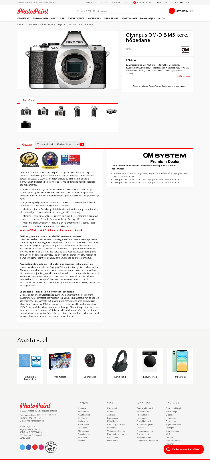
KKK (168, 434)
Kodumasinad (150, 377)
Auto (161, 18)
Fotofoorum (171, 418)
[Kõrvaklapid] (120, 361)
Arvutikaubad (84, 415)
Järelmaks (112, 415)
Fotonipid (170, 428)
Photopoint (34, 11)
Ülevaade (27, 144)
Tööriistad (82, 428)
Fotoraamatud (143, 411)
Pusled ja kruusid (144, 421)
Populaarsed (112, 437)
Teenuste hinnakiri (145, 408)
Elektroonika (76, 18)
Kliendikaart (112, 421)
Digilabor (140, 428)
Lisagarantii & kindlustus (147, 441)
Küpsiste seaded (173, 424)
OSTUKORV (182, 11)
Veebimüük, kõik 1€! (116, 431)
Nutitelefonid (180, 377)
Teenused (105, 2)
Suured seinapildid (145, 424)
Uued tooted (112, 441)
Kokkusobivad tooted (70, 144)
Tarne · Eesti (181, 2)
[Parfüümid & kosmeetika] (30, 361)
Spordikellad (90, 377)
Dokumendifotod (144, 434)
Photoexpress (144, 2)
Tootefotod (28, 100)
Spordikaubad (84, 434)
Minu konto (163, 2)
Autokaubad (83, 424)
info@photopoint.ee (35, 421)
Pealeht (21, 24)
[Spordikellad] (90, 361)
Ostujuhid (170, 437)
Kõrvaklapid (120, 377)
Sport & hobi (129, 18)
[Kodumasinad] (150, 361)
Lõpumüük (112, 428)
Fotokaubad (40, 18)
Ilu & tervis (111, 18)
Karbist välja (171, 411)
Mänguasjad (147, 18)
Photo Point (37, 405)
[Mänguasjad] (60, 361)
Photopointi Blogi (173, 408)
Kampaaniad (92, 2)
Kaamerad (23, 18)
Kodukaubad (83, 421)
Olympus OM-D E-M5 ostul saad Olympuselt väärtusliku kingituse (146, 179)
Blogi (128, 2)
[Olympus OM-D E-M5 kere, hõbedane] (26, 111)
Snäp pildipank (172, 431)
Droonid (81, 441)
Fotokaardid (142, 418)
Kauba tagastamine (116, 424)
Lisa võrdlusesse (182, 76)
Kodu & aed (94, 18)
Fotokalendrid (143, 415)
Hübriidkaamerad (48, 24)
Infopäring (111, 411)
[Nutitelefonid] (180, 361)
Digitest (169, 415)
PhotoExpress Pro (145, 431)
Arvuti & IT (57, 18)
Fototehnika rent (144, 437)
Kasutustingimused (115, 434)
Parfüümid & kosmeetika (30, 378)
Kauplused (117, 2)
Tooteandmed (45, 144)
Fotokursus (171, 421)
